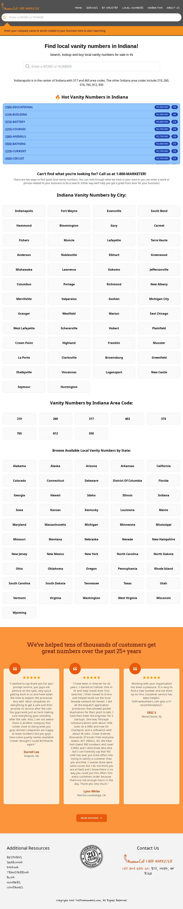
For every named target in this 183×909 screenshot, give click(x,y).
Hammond (24, 226)
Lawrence (69, 270)
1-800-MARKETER (130, 173)
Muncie (69, 240)
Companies (15, 887)
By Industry (110, 8)
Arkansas (127, 466)
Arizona (91, 466)
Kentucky (91, 510)
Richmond (114, 284)
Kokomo (114, 270)
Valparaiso (69, 299)
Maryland (19, 525)
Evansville (114, 211)
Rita (148, 873)
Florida (164, 481)
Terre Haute (159, 240)
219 (19, 419)
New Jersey (19, 554)
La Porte (24, 358)
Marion (114, 314)
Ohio (19, 569)
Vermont (19, 598)
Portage (69, 284)
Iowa (19, 510)
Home (78, 8)
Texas (128, 583)
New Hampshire (163, 539)
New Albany (159, 284)
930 (91, 433)
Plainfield (159, 328)
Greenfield (159, 358)
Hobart (114, 328)
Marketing (155, 8)
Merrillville (24, 299)
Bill (154, 868)
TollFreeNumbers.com (88, 900)
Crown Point (24, 343)
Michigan (91, 525)
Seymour (24, 387)
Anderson (24, 255)
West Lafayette (24, 328)
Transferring (18, 872)
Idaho (91, 495)
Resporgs (14, 857)
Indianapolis (24, 211)
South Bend (159, 211)
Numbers (14, 882)
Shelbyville (24, 372)
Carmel (159, 226)
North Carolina (127, 554)
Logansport (114, 372)
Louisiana (127, 510)
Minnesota (127, 525)
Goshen (114, 299)
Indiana (163, 495)
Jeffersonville (159, 270)
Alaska (55, 466)
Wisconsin (163, 598)
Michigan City (159, 299)
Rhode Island (163, 569)
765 (19, 433)
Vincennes (69, 372)
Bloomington (69, 226)
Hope (164, 868)
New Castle (159, 372)
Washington (91, 598)
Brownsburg (114, 358)
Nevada (127, 539)
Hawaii (55, 495)
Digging (13, 867)
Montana (55, 539)
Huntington (69, 387)
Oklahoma (55, 569)
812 (55, 433)
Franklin (114, 343)
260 (55, 419)
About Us (173, 8)
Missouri (19, 539)
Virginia (55, 598)
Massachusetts (55, 525)
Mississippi (163, 525)
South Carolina (19, 583)
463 (127, 419)
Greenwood (159, 255)
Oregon (91, 569)
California (164, 466)
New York (91, 554)
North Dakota (164, 554)
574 (163, 419)
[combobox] (91, 17)
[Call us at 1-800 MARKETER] (20, 6)
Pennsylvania (127, 569)
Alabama (19, 466)
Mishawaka (24, 270)
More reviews (90, 818)
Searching (15, 862)
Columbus (24, 284)
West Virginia (127, 598)
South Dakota (55, 583)
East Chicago (159, 314)
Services (92, 8)
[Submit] (5, 17)
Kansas (55, 510)
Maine (163, 510)
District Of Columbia (127, 481)
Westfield (69, 314)
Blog (11, 877)
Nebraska (91, 539)
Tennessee (91, 583)
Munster (159, 343)
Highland (69, 343)
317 (91, 419)
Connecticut (55, 481)
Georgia (19, 495)
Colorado (19, 481)
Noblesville (69, 255)
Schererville (69, 328)
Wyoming (19, 613)
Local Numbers (132, 8)
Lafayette (114, 240)
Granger (24, 314)
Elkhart (114, 255)
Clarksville (69, 358)
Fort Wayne (69, 211)
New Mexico (55, 554)
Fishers (24, 240)
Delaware (91, 481)
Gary (114, 226)
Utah (163, 583)
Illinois (127, 495)
